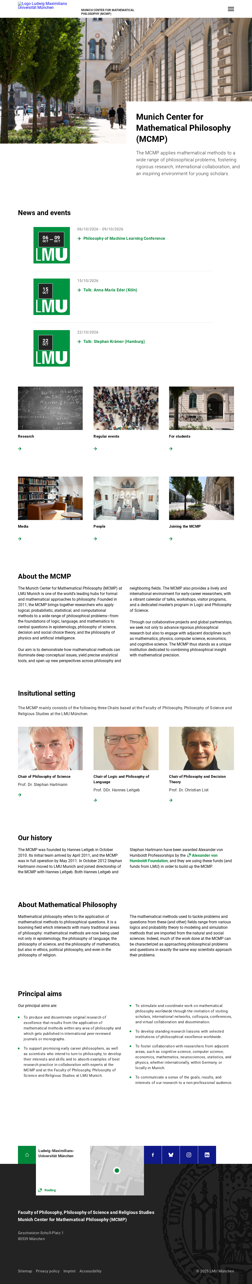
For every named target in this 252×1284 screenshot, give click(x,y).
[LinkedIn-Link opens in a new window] (207, 1155)
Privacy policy (48, 1271)
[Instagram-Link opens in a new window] (189, 1155)
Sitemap (25, 1271)
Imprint (69, 1271)
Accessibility (90, 1271)
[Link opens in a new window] (90, 1170)
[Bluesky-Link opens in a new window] (171, 1155)
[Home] (27, 1155)
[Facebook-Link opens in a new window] (153, 1155)
